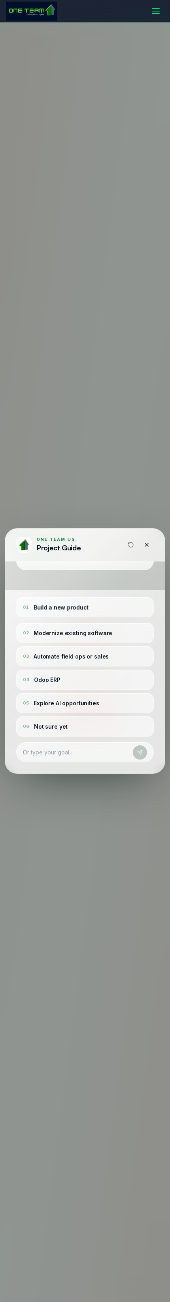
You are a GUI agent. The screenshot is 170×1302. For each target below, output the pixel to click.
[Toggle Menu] (156, 11)
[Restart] (131, 545)
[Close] (147, 545)
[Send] (140, 752)
